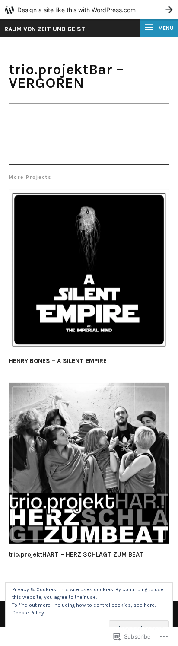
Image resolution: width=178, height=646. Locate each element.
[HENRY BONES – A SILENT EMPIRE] (89, 271)
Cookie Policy (28, 613)
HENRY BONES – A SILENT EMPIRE (58, 361)
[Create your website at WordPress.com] (89, 9)
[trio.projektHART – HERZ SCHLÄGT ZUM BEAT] (89, 464)
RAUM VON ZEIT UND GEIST (45, 29)
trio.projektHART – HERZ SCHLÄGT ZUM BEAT (76, 554)
